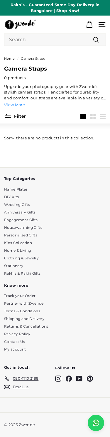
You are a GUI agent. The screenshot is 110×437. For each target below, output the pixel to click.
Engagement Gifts (21, 220)
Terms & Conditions (22, 311)
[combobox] (55, 40)
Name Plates (16, 189)
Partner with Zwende (23, 303)
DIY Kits (11, 197)
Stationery (13, 265)
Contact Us (14, 341)
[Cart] (89, 24)
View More (14, 104)
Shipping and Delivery (24, 318)
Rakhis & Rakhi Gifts (22, 273)
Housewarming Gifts (23, 227)
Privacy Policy (17, 334)
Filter (19, 116)
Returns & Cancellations (26, 326)
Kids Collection (18, 243)
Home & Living (17, 250)
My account (15, 349)
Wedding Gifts (17, 204)
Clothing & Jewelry (21, 258)
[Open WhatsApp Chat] (96, 423)
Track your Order (19, 295)
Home (9, 58)
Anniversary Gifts (20, 212)
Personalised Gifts (20, 235)
